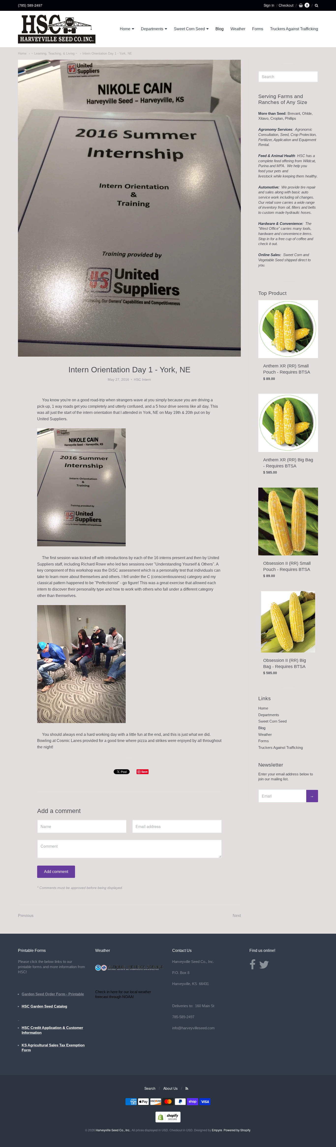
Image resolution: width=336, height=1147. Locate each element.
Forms (257, 29)
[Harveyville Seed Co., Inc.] (56, 29)
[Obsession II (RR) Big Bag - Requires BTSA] (288, 622)
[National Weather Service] (129, 970)
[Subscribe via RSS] (186, 1088)
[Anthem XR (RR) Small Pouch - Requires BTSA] (288, 329)
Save (144, 771)
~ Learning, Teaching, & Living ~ (54, 53)
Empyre (217, 1130)
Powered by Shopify (237, 1130)
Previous (25, 916)
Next (237, 916)
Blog (219, 29)
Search (149, 1088)
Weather (237, 29)
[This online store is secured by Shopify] (168, 1121)
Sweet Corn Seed (189, 29)
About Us (170, 1088)
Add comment (56, 872)
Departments (152, 29)
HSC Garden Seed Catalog (44, 1006)
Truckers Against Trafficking (294, 29)
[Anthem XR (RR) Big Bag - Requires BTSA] (288, 423)
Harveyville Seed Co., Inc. (113, 1130)
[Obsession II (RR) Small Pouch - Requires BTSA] (288, 521)
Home (125, 29)
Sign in (269, 5)
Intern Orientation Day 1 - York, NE (107, 53)
